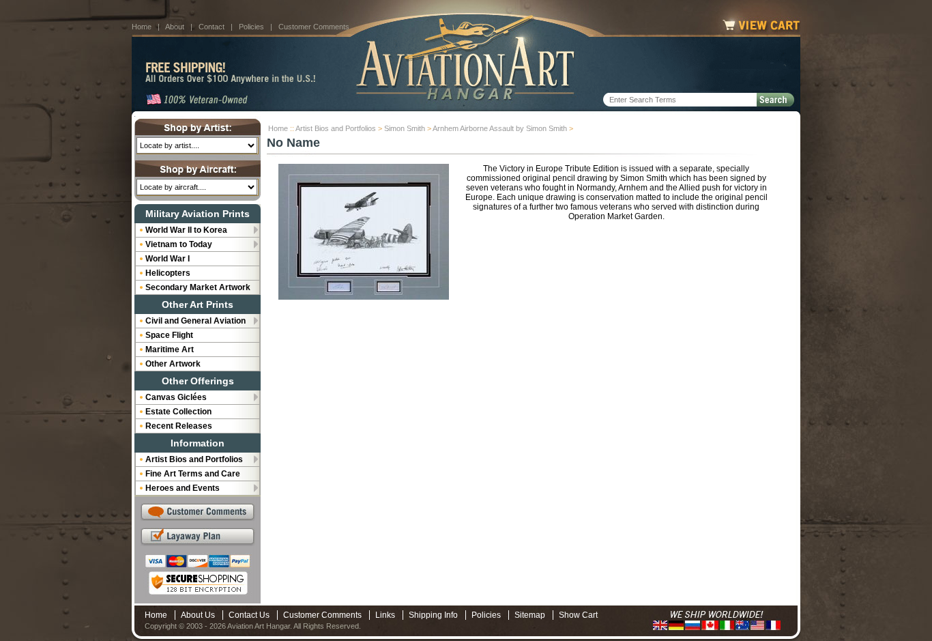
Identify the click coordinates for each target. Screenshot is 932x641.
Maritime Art (169, 349)
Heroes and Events (182, 488)
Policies (251, 27)
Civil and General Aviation (195, 321)
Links (385, 615)
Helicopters (167, 273)
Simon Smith (404, 128)
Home (141, 27)
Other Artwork (173, 364)
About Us (198, 615)
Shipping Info (433, 615)
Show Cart (578, 615)
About (174, 27)
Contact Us (249, 615)
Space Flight (169, 335)
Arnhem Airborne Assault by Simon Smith (500, 128)
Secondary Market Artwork (197, 287)
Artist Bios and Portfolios (335, 128)
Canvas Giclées (176, 397)
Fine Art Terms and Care (192, 474)
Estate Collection (178, 411)
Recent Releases (178, 426)
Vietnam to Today (178, 244)
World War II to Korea (186, 230)
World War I (167, 258)
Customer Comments (313, 27)
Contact (211, 27)
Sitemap (529, 615)
